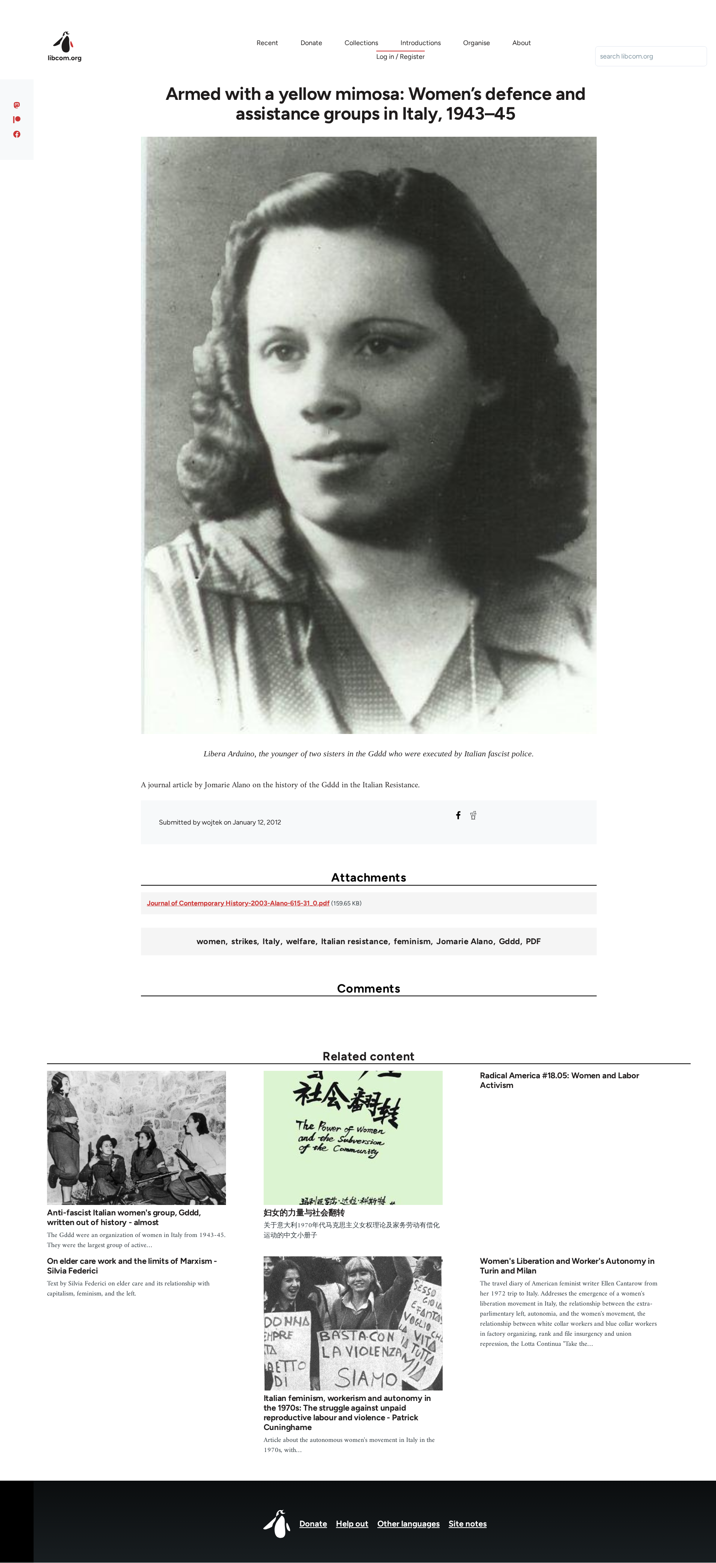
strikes (244, 941)
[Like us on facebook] (17, 134)
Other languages (408, 1524)
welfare (300, 941)
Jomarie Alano (464, 941)
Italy (271, 941)
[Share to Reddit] (473, 815)
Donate (313, 1524)
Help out (352, 1524)
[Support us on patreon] (17, 119)
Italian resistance (354, 941)
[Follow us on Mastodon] (17, 105)
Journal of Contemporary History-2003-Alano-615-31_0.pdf (238, 903)
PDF (533, 941)
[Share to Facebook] (458, 815)
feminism (412, 941)
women (211, 941)
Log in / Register (400, 57)
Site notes (468, 1524)
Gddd (509, 941)
